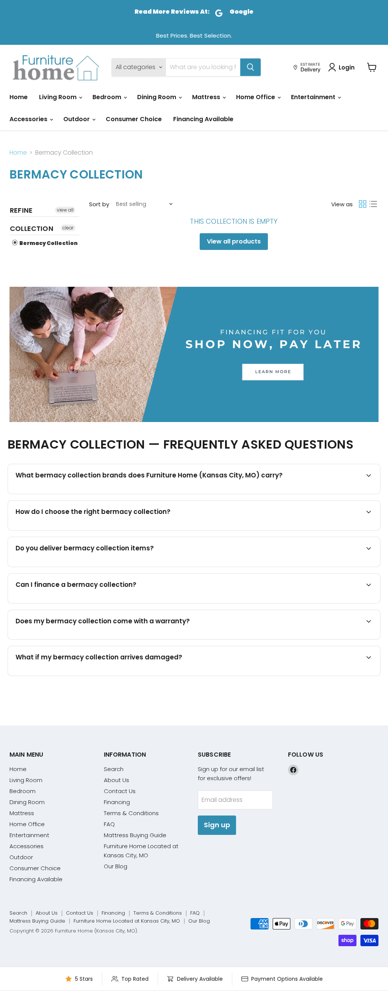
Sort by (99, 204)
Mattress (207, 97)
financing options (81, 602)
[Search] (250, 67)
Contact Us (120, 791)
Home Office (256, 97)
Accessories (29, 119)
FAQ (109, 824)
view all (65, 210)
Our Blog (115, 866)
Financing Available (203, 119)
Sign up (217, 825)
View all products (234, 241)
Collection (31, 228)
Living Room (58, 97)
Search (114, 769)
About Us (116, 780)
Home (18, 97)
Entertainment (314, 97)
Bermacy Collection (48, 243)
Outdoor (77, 119)
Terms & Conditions (131, 813)
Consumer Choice (134, 119)
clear (68, 227)
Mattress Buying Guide (135, 835)
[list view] (373, 204)
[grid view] (362, 204)
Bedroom (107, 97)
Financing (117, 802)
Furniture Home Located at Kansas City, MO (127, 921)
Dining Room (157, 97)
